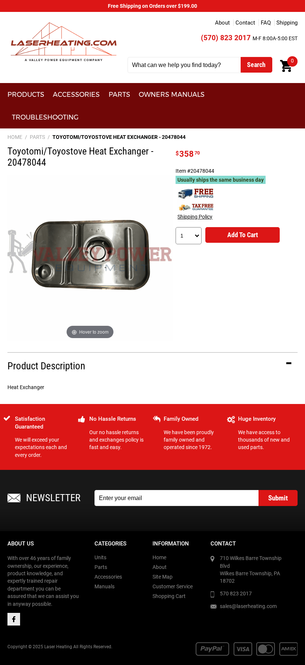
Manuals (104, 586)
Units (100, 557)
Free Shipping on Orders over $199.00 (152, 6)
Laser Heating (63, 42)
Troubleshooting (45, 117)
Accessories (76, 94)
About (222, 22)
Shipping (287, 22)
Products (25, 94)
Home (159, 557)
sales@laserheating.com (248, 606)
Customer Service (172, 586)
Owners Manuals (172, 94)
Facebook (13, 619)
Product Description (46, 366)
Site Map (162, 577)
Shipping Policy (194, 217)
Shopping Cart (169, 596)
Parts (119, 94)
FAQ (266, 22)
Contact (245, 22)
